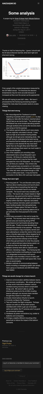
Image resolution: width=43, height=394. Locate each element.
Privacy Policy (21, 383)
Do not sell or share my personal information (21, 385)
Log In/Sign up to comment (12, 370)
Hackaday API (32, 383)
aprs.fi (33, 117)
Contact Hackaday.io (20, 381)
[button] (38, 3)
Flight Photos (6, 343)
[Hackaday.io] (9, 3)
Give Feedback (32, 381)
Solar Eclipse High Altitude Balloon (27, 18)
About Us (8, 381)
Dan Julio (12, 35)
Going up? (22, 376)
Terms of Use (11, 383)
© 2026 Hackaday (21, 389)
